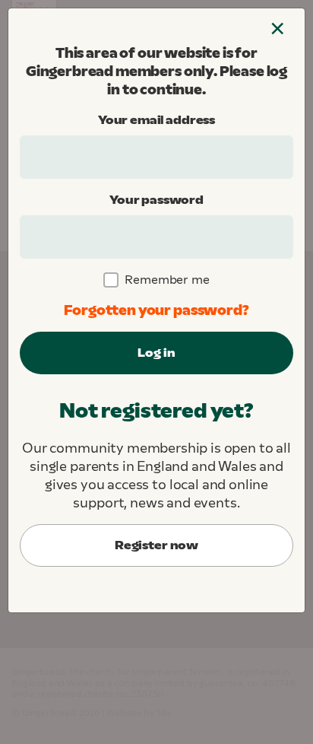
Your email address (156, 120)
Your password (156, 199)
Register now (156, 545)
